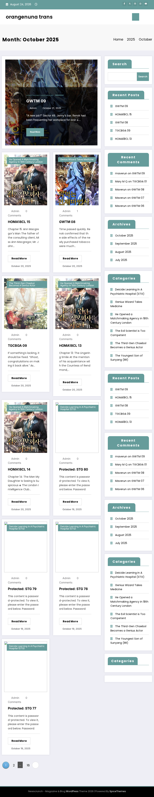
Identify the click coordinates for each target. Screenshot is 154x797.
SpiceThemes (117, 791)
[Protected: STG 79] (25, 547)
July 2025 (121, 260)
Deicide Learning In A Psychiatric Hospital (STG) (78, 408)
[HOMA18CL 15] (25, 180)
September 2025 (126, 244)
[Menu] (135, 17)
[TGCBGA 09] (25, 303)
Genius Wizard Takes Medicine (39, 95)
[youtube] (146, 4)
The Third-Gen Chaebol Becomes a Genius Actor (22, 284)
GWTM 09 (36, 101)
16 (28, 765)
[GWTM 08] (76, 180)
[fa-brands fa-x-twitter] (130, 4)
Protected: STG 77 (22, 708)
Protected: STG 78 (73, 589)
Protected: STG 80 (73, 469)
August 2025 (123, 252)
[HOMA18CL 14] (25, 427)
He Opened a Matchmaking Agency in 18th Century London (26, 160)
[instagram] (140, 4)
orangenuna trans (29, 16)
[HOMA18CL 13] (76, 303)
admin (33, 108)
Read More (35, 132)
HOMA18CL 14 (19, 469)
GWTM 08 (67, 222)
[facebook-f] (124, 4)
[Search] (144, 17)
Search (119, 64)
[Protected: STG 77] (25, 666)
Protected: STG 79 (22, 589)
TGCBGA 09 (17, 346)
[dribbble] (135, 4)
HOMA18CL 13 (70, 346)
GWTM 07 (137, 198)
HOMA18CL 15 (19, 222)
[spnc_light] (150, 17)
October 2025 (124, 235)
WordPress (72, 791)
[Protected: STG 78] (76, 547)
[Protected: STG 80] (76, 427)
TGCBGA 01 (139, 181)
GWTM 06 (137, 206)
